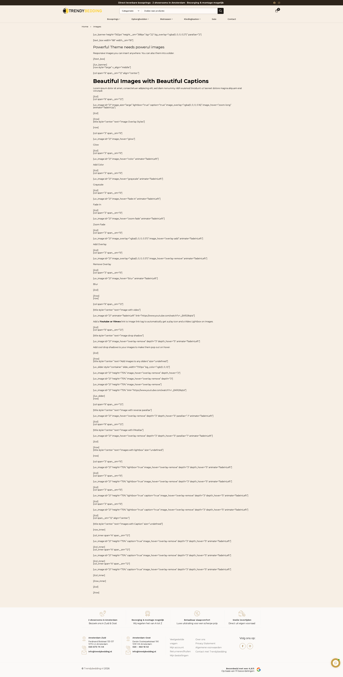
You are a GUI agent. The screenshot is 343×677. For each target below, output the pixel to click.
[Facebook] (274, 2)
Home (85, 26)
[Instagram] (279, 2)
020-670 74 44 (96, 647)
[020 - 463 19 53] (128, 648)
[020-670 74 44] (84, 648)
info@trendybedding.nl (100, 651)
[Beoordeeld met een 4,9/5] (258, 669)
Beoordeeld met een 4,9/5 (240, 668)
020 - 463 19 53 (141, 647)
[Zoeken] (221, 11)
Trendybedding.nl (94, 668)
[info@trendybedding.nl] (84, 652)
